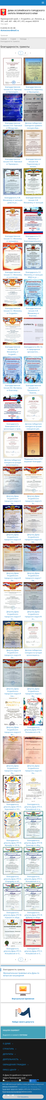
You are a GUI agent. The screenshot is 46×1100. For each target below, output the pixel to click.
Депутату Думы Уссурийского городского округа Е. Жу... (33, 692)
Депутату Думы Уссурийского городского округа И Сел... (12, 692)
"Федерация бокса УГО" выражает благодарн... (33, 460)
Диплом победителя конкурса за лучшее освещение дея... (33, 426)
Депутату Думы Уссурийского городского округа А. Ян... (12, 731)
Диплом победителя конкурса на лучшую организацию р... (12, 462)
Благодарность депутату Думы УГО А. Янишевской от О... (13, 951)
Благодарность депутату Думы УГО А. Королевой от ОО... (13, 806)
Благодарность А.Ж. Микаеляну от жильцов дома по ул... (12, 200)
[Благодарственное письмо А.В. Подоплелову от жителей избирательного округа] (33, 143)
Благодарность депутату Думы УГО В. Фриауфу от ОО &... (13, 842)
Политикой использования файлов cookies (17, 1092)
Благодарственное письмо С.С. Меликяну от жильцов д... (13, 238)
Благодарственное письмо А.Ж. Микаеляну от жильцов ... (33, 201)
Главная (4, 39)
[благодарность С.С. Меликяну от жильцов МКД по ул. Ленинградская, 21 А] (33, 256)
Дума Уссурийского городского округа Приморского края (26, 12)
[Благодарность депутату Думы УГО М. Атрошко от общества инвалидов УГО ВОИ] (12, 897)
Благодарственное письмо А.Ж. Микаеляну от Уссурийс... (12, 350)
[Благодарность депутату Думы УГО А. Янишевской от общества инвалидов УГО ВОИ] (33, 861)
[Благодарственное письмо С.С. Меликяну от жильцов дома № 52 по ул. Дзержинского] (12, 220)
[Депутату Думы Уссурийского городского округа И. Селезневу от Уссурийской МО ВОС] (12, 519)
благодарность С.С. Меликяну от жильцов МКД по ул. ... (33, 274)
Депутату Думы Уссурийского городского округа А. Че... (12, 500)
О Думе (13, 39)
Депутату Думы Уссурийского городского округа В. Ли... (12, 577)
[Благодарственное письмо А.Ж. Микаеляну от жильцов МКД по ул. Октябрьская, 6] (33, 182)
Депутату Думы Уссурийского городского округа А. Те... (33, 500)
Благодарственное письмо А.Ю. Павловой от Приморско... (12, 161)
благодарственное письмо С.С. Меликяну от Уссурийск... (13, 310)
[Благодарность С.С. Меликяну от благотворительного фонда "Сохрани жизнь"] (33, 220)
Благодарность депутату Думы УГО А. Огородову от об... (13, 878)
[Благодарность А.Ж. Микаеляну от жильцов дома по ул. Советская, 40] (12, 182)
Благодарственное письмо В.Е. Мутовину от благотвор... (13, 387)
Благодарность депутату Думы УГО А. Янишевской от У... (33, 951)
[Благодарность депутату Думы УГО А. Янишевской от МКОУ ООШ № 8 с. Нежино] (33, 711)
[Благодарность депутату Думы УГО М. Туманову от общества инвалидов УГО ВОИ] (33, 825)
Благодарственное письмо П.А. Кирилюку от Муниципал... (33, 89)
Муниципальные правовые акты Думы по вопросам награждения (21, 974)
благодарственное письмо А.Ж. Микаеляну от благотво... (33, 312)
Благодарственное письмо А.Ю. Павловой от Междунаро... (12, 125)
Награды (23, 39)
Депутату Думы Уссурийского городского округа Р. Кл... (12, 615)
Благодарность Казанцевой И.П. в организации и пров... (13, 426)
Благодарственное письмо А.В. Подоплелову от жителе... (33, 163)
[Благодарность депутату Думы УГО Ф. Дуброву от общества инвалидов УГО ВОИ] (33, 897)
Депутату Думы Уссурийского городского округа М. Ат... (33, 615)
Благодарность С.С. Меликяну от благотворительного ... (33, 238)
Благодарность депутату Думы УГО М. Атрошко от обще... (12, 915)
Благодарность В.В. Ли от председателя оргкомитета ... (33, 349)
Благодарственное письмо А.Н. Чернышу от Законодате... (13, 89)
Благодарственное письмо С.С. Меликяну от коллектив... (13, 274)
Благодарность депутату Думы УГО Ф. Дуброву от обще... (33, 915)
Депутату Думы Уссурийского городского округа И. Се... (12, 538)
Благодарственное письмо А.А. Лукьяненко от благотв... (33, 389)
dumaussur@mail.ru (10, 30)
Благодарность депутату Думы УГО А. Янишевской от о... (33, 878)
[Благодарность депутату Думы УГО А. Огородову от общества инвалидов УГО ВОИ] (12, 861)
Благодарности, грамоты (10, 41)
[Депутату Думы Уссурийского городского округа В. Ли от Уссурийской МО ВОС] (12, 634)
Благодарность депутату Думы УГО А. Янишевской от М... (33, 729)
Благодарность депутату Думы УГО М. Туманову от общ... (33, 842)
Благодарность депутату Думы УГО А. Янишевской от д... (33, 806)
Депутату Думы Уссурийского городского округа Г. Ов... (33, 577)
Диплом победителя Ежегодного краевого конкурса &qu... (33, 125)
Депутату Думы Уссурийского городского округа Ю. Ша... (33, 538)
